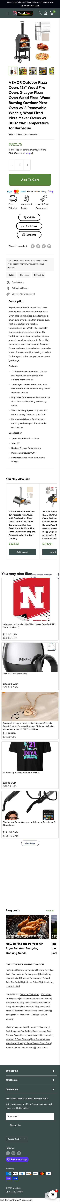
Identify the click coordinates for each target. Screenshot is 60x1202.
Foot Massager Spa (42, 1031)
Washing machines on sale (40, 1035)
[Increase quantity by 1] (27, 164)
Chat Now (31, 226)
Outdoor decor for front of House (35, 998)
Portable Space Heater (16, 1035)
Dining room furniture (26, 970)
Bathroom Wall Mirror (29, 994)
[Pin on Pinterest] (38, 246)
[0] (52, 13)
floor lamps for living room (33, 1006)
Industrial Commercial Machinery (33, 1027)
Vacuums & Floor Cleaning (18, 1039)
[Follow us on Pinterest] (19, 1153)
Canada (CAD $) (14, 1139)
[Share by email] (49, 246)
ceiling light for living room (18, 1015)
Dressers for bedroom (31, 978)
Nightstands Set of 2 (30, 982)
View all (50, 910)
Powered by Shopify (14, 1192)
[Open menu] (7, 13)
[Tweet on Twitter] (44, 246)
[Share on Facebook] (33, 246)
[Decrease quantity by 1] (12, 164)
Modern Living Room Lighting (37, 1010)
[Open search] (40, 13)
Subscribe (15, 1125)
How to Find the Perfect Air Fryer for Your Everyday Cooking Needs (24, 948)
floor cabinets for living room (25, 974)
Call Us (31, 217)
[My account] (45, 13)
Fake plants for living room (18, 1002)
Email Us (31, 234)
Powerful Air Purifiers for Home (20, 1047)
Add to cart (30, 180)
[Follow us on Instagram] (13, 1153)
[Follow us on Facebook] (8, 1153)
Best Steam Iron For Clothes (19, 1031)
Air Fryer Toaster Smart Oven (37, 1043)
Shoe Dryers (42, 1047)
